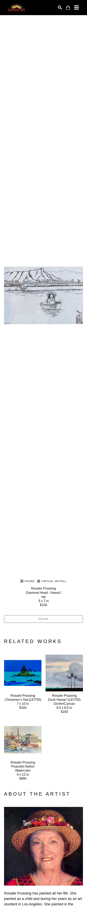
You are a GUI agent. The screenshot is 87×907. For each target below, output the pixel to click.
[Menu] (76, 7)
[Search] (60, 7)
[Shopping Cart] (68, 7)
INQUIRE (43, 619)
